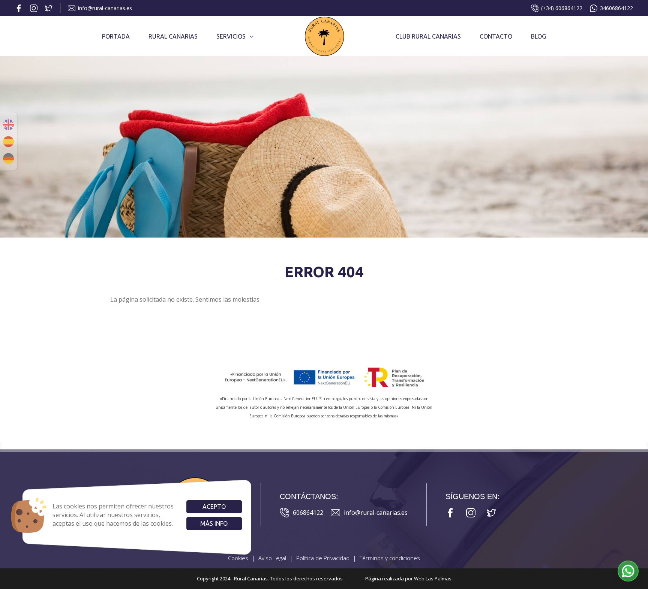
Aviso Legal (272, 558)
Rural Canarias (173, 36)
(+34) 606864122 (561, 8)
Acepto (214, 506)
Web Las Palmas (433, 578)
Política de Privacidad (323, 558)
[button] (628, 571)
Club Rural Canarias (428, 36)
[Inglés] (8, 125)
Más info (214, 523)
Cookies (238, 558)
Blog (538, 36)
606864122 (308, 512)
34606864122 (616, 8)
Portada (116, 36)
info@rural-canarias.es (105, 8)
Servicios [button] (231, 36)
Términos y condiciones (390, 558)
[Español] (8, 141)
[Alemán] (8, 158)
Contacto (496, 36)
